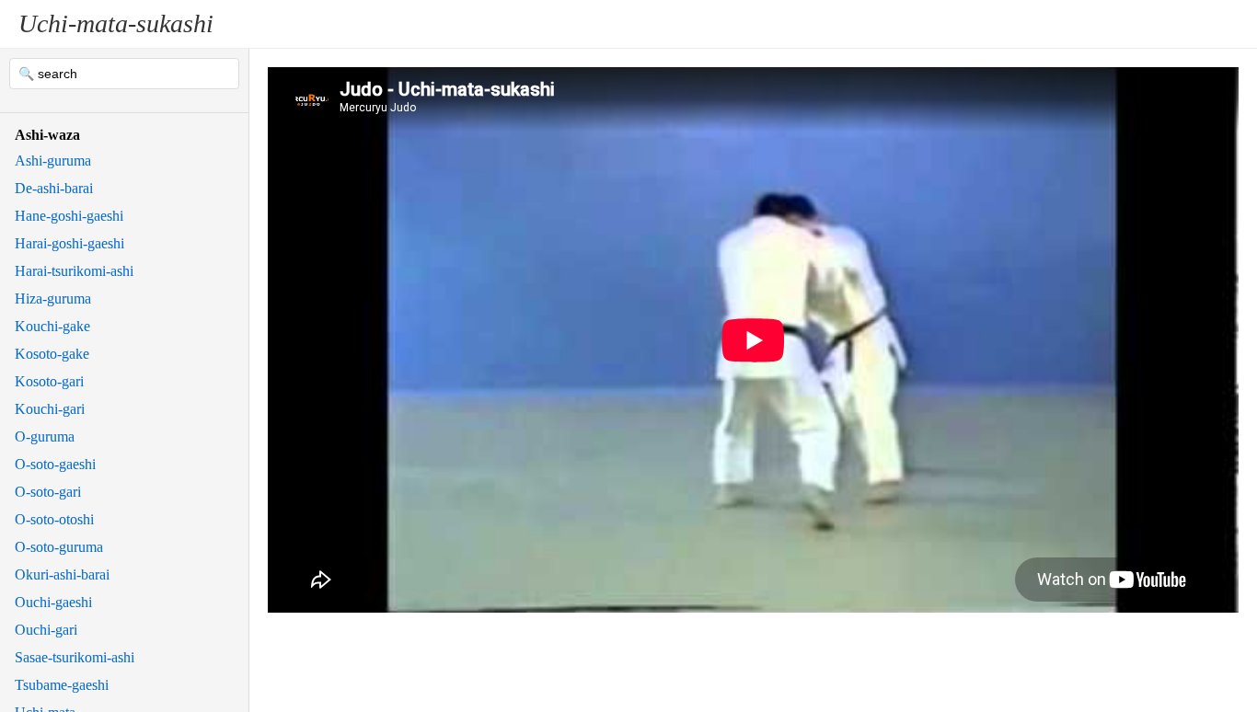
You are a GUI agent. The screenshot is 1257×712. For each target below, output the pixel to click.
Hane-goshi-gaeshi (69, 216)
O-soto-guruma (59, 547)
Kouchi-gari (50, 409)
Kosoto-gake (52, 354)
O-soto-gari (48, 492)
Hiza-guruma (53, 298)
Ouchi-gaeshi (53, 602)
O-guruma (45, 436)
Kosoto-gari (49, 381)
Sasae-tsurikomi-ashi (74, 657)
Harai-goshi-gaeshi (69, 243)
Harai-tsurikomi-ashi (74, 271)
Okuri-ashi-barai (62, 574)
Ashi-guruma (53, 160)
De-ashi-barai (54, 188)
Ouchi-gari (46, 629)
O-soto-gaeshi (55, 464)
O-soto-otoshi (54, 519)
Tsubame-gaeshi (62, 685)
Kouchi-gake (52, 326)
